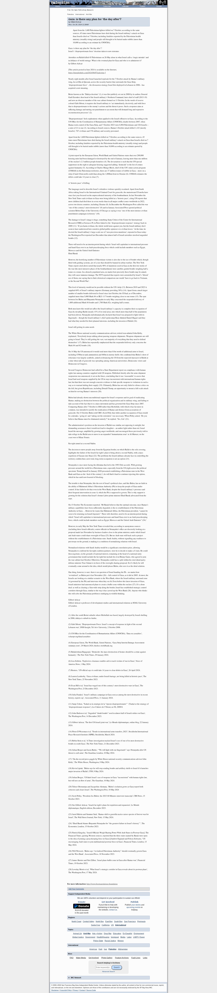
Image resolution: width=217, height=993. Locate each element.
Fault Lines (135, 958)
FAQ (71, 958)
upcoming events (133, 907)
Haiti (100, 949)
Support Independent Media (79, 894)
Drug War (107, 934)
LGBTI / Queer (139, 937)
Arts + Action (97, 934)
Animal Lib (77, 934)
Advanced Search (108, 971)
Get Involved (94, 958)
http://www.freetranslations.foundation (102, 884)
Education (117, 934)
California (106, 925)
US (112, 925)
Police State (98, 941)
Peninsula (141, 921)
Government (90, 937)
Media (122, 937)
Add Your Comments (76, 889)
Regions (71, 917)
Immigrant (115, 937)
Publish (142, 6)
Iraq (105, 949)
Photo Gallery (106, 958)
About (73, 6)
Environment (139, 934)
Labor (129, 937)
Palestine (70, 14)
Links (145, 958)
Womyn (121, 941)
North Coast (76, 921)
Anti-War (89, 14)
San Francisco (130, 921)
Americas (93, 949)
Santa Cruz (95, 925)
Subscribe (107, 6)
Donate (159, 6)
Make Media (81, 958)
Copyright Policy (66, 990)
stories (136, 905)
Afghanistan (123, 949)
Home (57, 6)
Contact (89, 6)
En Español (127, 934)
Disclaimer (55, 990)
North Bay (100, 921)
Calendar (125, 6)
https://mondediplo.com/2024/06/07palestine (86, 72)
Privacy (75, 990)
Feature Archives (122, 958)
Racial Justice (110, 941)
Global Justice (78, 937)
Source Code (91, 990)
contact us (113, 910)
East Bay (109, 921)
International (79, 14)
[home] (71, 2)
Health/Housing (103, 937)
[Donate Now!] (81, 906)
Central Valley (88, 921)
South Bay (118, 921)
